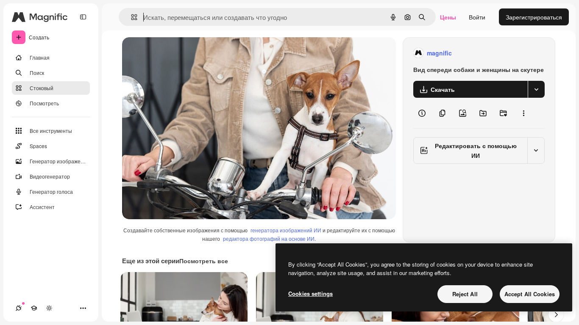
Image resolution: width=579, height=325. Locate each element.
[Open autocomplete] (130, 17)
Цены (448, 17)
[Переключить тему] (49, 308)
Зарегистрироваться (534, 17)
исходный (178, 53)
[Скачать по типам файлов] (536, 89)
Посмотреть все (203, 260)
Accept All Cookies (529, 294)
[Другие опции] (523, 113)
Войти (477, 17)
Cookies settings (310, 293)
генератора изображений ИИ (286, 230)
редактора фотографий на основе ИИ (269, 238)
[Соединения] (18, 308)
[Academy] (34, 308)
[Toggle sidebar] (83, 17)
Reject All (465, 294)
